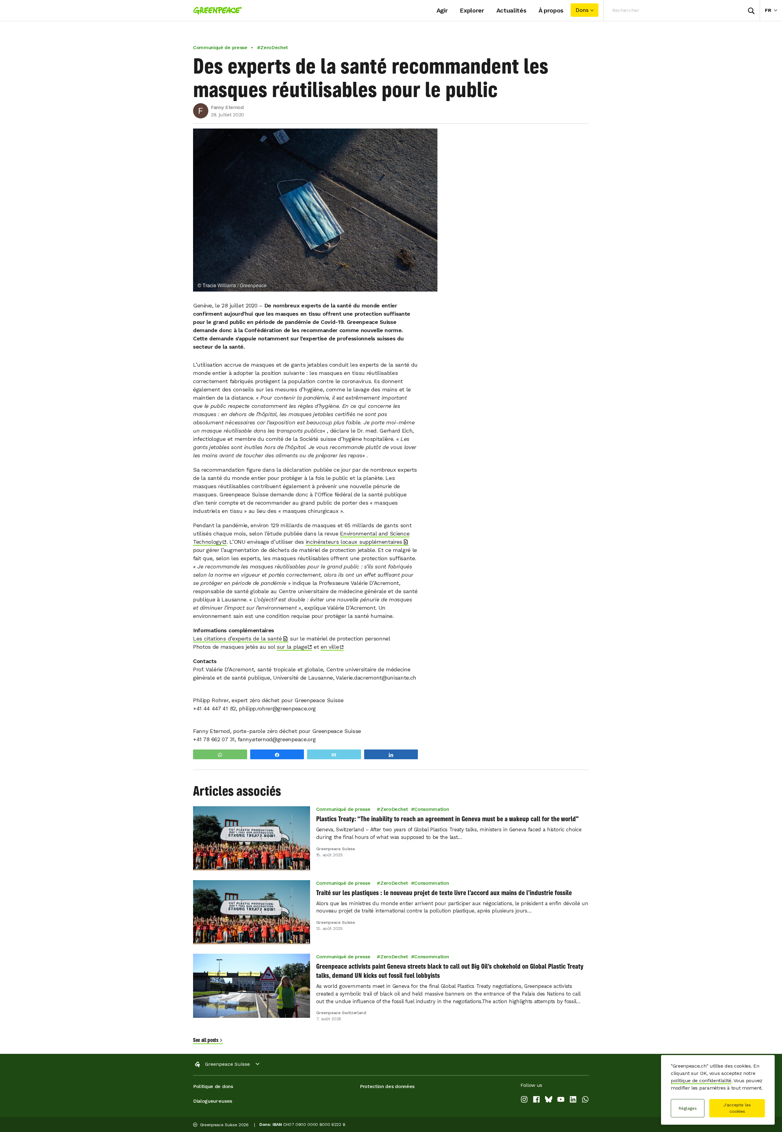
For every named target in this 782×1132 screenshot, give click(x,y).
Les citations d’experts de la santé (237, 638)
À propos (551, 10)
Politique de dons (213, 1086)
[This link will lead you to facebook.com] (536, 1100)
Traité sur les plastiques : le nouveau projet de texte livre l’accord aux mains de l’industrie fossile (444, 892)
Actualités (511, 10)
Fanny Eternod (227, 107)
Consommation (431, 809)
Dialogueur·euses (212, 1101)
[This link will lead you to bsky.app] (548, 1100)
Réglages (687, 1108)
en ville (330, 647)
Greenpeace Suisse (227, 1064)
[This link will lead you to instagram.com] (524, 1100)
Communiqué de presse (220, 47)
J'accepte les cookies (737, 1108)
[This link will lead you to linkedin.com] (573, 1100)
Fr (773, 10)
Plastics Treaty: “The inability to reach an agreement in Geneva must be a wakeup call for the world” (447, 818)
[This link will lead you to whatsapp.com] (585, 1100)
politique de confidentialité (701, 1080)
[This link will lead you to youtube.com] (561, 1100)
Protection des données (387, 1086)
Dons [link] (582, 10)
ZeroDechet (394, 809)
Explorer (472, 10)
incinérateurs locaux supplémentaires (354, 542)
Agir (442, 10)
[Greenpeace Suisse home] (215, 10)
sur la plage (292, 647)
